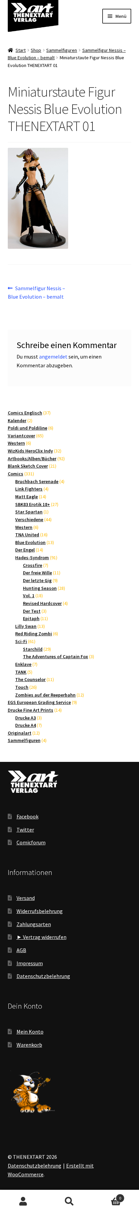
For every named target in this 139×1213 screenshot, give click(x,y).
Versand (26, 898)
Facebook (27, 816)
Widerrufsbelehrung (40, 911)
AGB (21, 950)
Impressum (30, 963)
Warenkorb (29, 1044)
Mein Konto (30, 1031)
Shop (36, 50)
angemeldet (53, 356)
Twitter (25, 829)
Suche (69, 1201)
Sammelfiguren (61, 50)
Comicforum (31, 842)
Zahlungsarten (34, 924)
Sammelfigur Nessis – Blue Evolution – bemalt (36, 292)
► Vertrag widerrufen (41, 937)
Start (21, 50)
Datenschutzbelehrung (43, 976)
